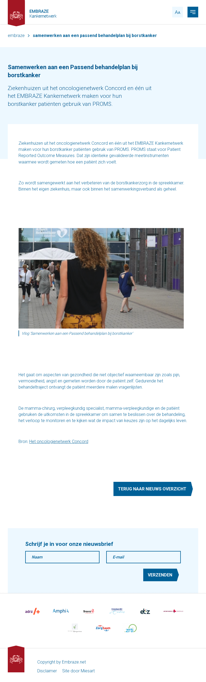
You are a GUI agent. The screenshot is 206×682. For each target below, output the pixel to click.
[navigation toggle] (192, 12)
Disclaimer (47, 670)
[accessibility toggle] (177, 12)
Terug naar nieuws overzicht (152, 488)
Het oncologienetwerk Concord (58, 441)
